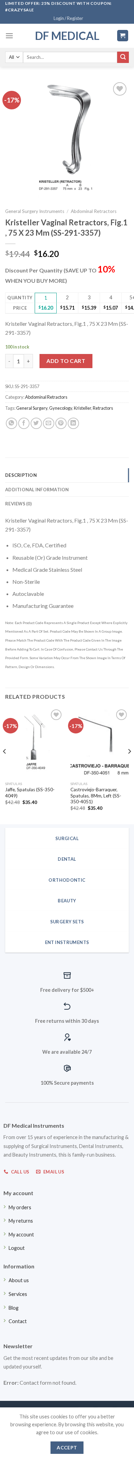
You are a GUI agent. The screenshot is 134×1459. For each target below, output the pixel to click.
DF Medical (67, 35)
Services (18, 1294)
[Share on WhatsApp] (11, 423)
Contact (18, 1321)
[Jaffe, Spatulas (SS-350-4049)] (34, 743)
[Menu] (9, 35)
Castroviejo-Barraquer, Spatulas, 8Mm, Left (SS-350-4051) (95, 795)
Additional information (37, 489)
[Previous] (4, 765)
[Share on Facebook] (24, 423)
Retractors (103, 408)
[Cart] (123, 35)
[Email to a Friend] (48, 423)
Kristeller (82, 408)
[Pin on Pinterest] (61, 423)
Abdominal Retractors (93, 211)
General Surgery (31, 408)
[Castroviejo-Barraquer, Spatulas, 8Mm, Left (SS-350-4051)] (99, 743)
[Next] (129, 765)
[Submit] (123, 57)
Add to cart (65, 360)
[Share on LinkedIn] (73, 423)
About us (19, 1280)
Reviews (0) (18, 503)
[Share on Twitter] (36, 423)
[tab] (67, 475)
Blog (14, 1308)
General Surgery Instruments (34, 211)
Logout (17, 1248)
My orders (20, 1207)
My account (21, 1234)
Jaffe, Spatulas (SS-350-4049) (30, 792)
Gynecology (60, 408)
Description (21, 475)
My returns (21, 1221)
